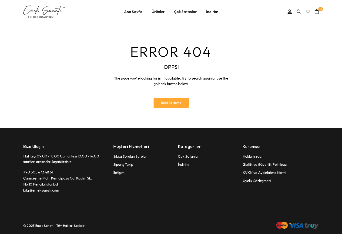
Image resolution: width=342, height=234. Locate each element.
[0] (317, 11)
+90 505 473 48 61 (38, 172)
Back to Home (171, 103)
